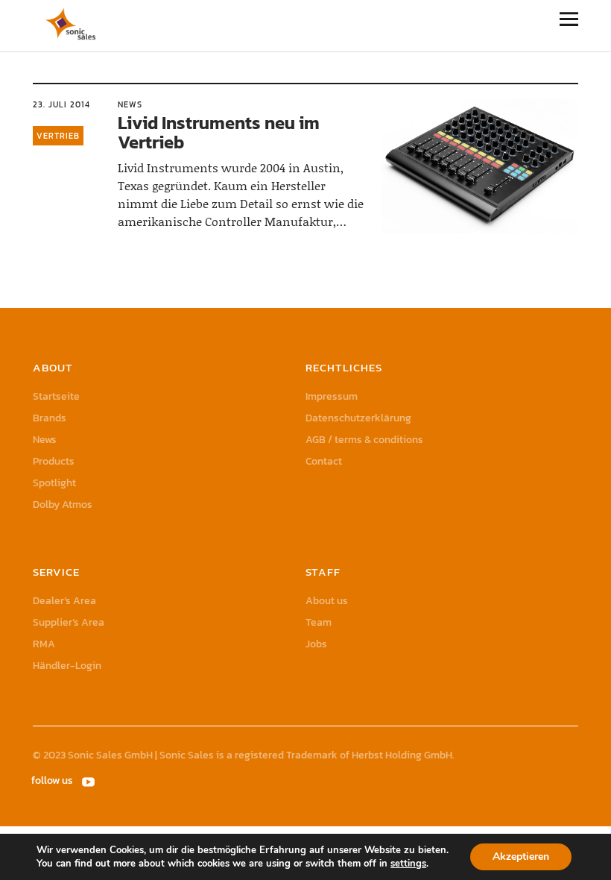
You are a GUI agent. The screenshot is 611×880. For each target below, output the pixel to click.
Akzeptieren (521, 856)
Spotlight (54, 483)
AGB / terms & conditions (364, 439)
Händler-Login (67, 665)
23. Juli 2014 (61, 104)
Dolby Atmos (62, 504)
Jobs (316, 644)
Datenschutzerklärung (358, 418)
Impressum (332, 396)
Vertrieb (58, 136)
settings (408, 863)
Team (319, 622)
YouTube (90, 781)
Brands (49, 418)
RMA (44, 644)
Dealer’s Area (64, 601)
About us (327, 601)
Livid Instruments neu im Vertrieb (219, 132)
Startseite (56, 396)
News (130, 104)
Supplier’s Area (68, 622)
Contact (324, 461)
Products (54, 461)
